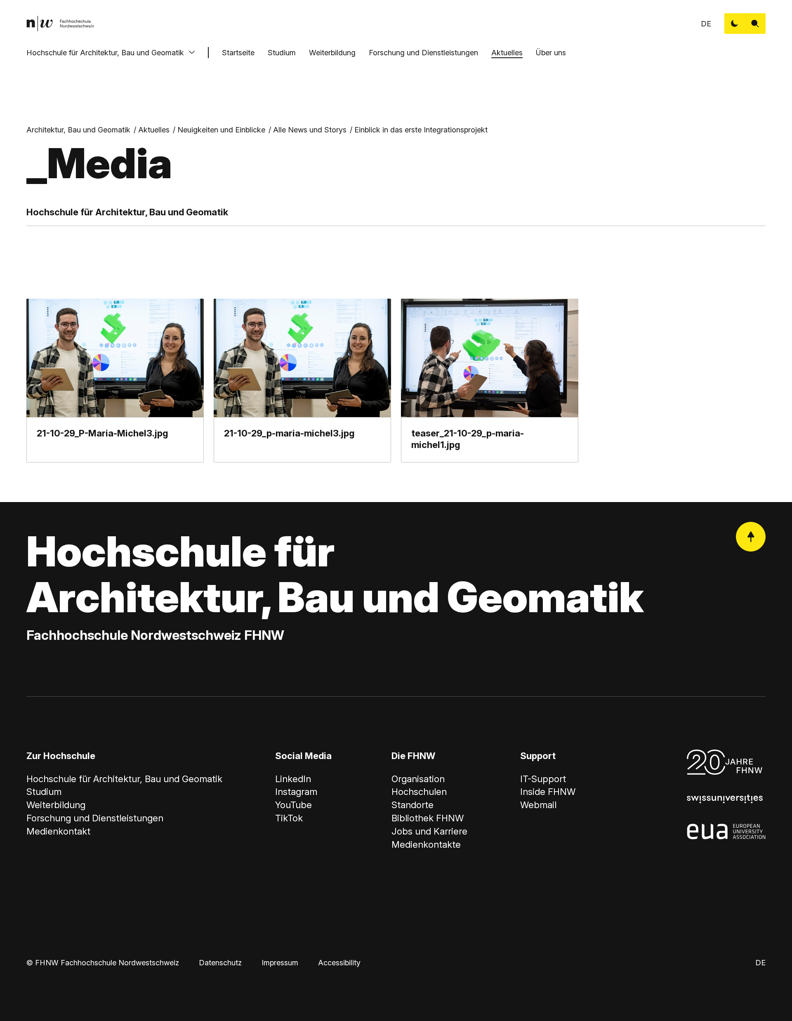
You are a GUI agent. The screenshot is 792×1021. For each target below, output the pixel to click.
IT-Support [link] (543, 778)
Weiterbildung (332, 52)
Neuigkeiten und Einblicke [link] (221, 129)
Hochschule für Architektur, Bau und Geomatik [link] (124, 778)
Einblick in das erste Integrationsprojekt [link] (421, 129)
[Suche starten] (755, 23)
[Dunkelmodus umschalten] (734, 23)
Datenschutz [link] (220, 962)
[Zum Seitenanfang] (751, 537)
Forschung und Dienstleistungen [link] (94, 818)
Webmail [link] (538, 804)
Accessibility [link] (339, 962)
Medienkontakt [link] (58, 831)
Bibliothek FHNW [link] (427, 818)
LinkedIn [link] (293, 778)
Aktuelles (507, 52)
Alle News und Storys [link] (309, 129)
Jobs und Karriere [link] (429, 831)
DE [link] (706, 23)
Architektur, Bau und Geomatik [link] (78, 129)
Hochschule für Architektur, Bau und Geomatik (105, 52)
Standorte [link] (412, 804)
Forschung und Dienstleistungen (423, 52)
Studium (282, 52)
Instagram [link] (296, 791)
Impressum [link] (280, 962)
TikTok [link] (289, 818)
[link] (60, 23)
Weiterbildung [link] (55, 804)
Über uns (551, 52)
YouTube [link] (293, 804)
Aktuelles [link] (154, 129)
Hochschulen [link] (419, 791)
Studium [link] (43, 791)
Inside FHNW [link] (547, 791)
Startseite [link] (238, 52)
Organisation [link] (418, 778)
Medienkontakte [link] (426, 844)
